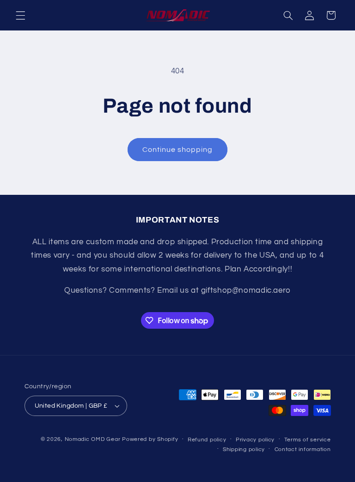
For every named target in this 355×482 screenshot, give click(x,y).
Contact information (303, 449)
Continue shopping (177, 149)
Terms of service (307, 439)
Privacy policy (255, 439)
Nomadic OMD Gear (93, 439)
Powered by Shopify (150, 439)
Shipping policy (244, 449)
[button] (20, 15)
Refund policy (207, 439)
